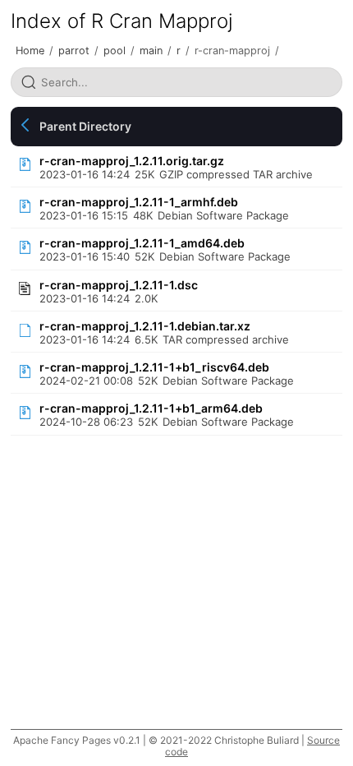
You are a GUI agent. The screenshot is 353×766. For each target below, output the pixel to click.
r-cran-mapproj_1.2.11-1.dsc (118, 285)
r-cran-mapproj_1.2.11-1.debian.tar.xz (144, 326)
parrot (73, 50)
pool (114, 50)
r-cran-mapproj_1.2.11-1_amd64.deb (142, 243)
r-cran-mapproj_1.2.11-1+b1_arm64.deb (151, 408)
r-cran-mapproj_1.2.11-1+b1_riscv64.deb (154, 367)
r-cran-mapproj (232, 50)
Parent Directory (85, 126)
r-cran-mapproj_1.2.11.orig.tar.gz (131, 161)
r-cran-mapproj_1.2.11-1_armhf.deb (138, 202)
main (151, 50)
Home (30, 50)
